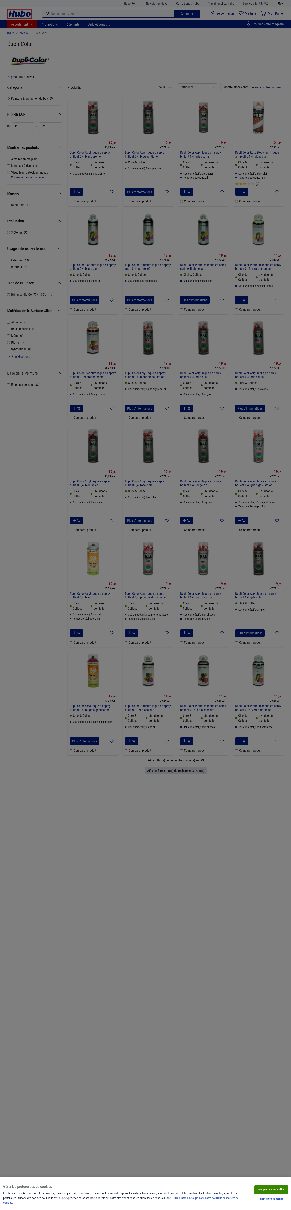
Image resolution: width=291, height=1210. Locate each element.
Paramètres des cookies (271, 1198)
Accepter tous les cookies (271, 1189)
